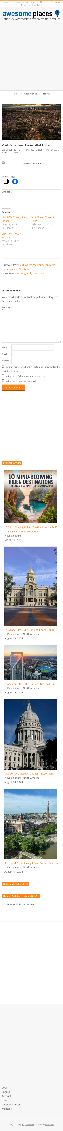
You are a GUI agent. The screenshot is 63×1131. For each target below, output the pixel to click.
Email (4, 354)
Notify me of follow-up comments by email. (26, 376)
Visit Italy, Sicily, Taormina (29, 273)
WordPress (49, 1124)
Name (4, 347)
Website (5, 360)
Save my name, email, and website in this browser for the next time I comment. (31, 368)
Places (53, 149)
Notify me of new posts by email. (21, 381)
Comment (6, 308)
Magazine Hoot (28, 1124)
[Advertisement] (31, 56)
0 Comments (14, 152)
